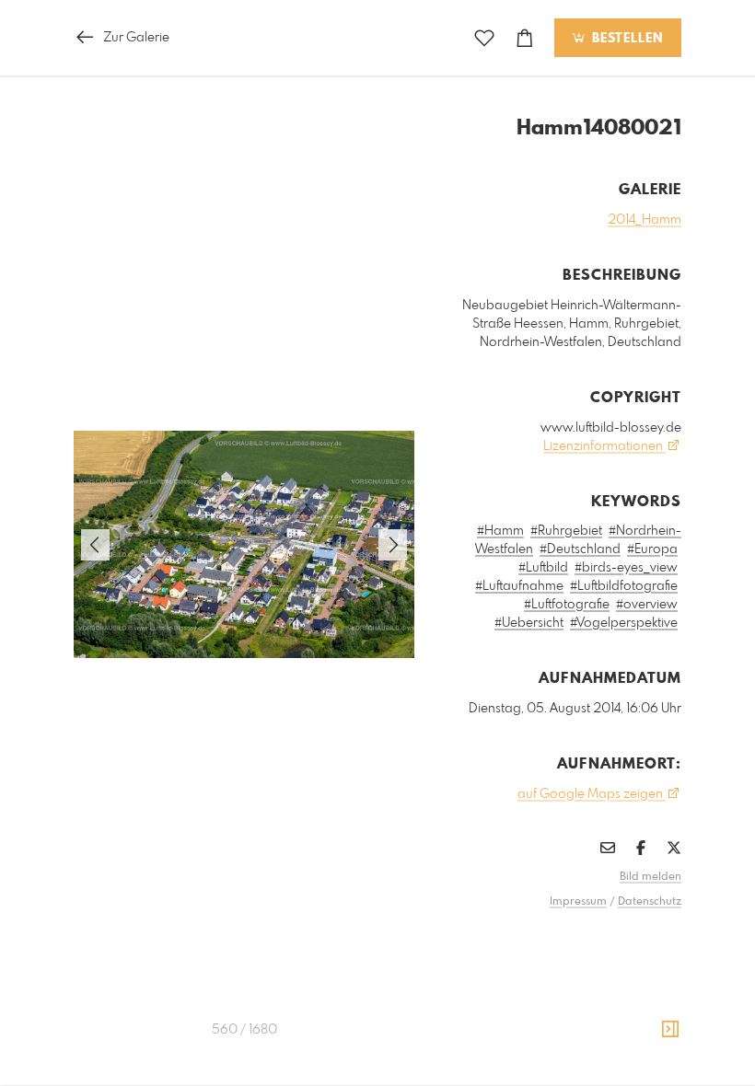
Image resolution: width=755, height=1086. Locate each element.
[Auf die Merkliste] (484, 38)
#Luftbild (543, 567)
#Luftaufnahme (519, 586)
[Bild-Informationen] (670, 1029)
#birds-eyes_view (626, 567)
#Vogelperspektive (624, 623)
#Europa (652, 549)
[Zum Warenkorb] (525, 38)
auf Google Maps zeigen (591, 794)
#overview (647, 604)
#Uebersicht (528, 623)
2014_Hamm (644, 220)
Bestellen (625, 38)
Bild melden (650, 877)
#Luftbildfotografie (624, 586)
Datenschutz (649, 901)
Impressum (578, 901)
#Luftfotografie (567, 604)
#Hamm (500, 531)
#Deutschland (580, 549)
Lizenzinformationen (604, 446)
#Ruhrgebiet (566, 531)
